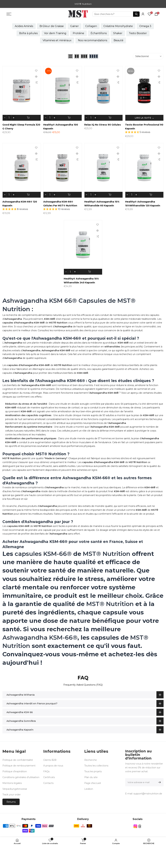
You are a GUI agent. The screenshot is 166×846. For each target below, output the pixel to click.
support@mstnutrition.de (147, 793)
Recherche (90, 760)
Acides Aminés (24, 26)
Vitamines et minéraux (57, 40)
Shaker (117, 33)
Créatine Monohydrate (118, 26)
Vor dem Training (55, 33)
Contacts (48, 783)
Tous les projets (93, 771)
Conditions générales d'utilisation (20, 777)
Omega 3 (145, 26)
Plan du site (91, 777)
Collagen (91, 26)
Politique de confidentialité (17, 760)
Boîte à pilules (28, 33)
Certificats (49, 777)
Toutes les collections (96, 765)
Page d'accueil (92, 783)
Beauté (118, 40)
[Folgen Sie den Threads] (140, 826)
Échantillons (99, 33)
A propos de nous (53, 765)
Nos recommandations (92, 40)
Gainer (74, 26)
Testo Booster (138, 33)
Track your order (11, 794)
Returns (11, 801)
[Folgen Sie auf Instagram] (135, 826)
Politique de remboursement (19, 765)
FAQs (46, 771)
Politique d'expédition (14, 771)
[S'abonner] (159, 782)
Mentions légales (12, 783)
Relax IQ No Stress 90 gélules (102, 124)
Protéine (78, 33)
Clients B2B (49, 760)
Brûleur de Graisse (52, 26)
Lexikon (88, 788)
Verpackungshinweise (14, 788)
